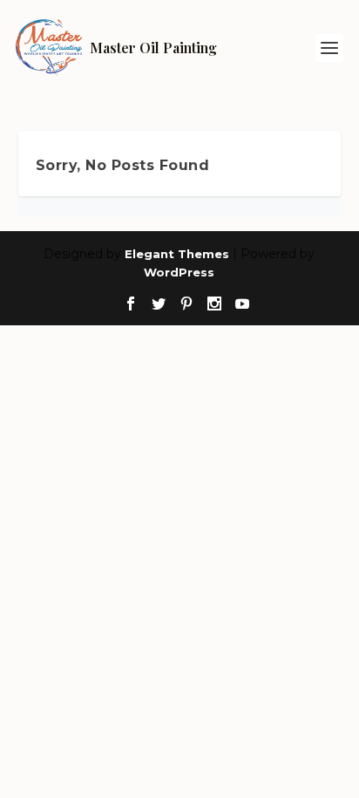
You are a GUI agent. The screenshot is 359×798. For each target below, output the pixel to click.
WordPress (179, 272)
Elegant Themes (177, 254)
